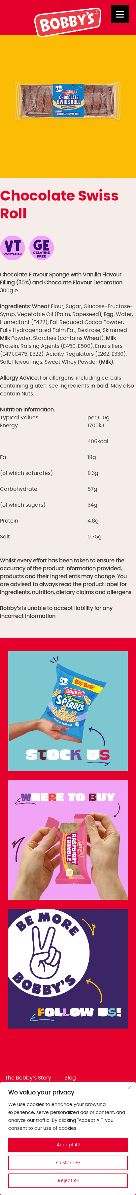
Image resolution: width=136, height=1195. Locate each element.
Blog (70, 1077)
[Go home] (68, 35)
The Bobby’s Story (28, 1077)
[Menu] (120, 14)
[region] (68, 1138)
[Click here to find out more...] (68, 712)
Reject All (68, 1180)
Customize (68, 1163)
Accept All (68, 1145)
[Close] (129, 1087)
